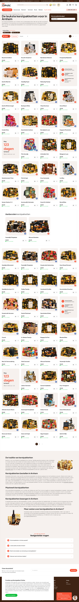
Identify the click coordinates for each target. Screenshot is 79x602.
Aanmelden (73, 570)
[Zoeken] (47, 5)
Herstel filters (12, 30)
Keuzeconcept (17, 9)
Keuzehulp (14, 36)
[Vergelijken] (70, 5)
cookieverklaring (40, 587)
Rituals (35, 9)
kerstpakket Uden (9, 469)
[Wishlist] (73, 5)
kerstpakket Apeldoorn (68, 482)
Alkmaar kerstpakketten (31, 495)
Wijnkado (41, 9)
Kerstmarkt (30, 9)
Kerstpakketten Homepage (7, 14)
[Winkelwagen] (76, 5)
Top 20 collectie (47, 9)
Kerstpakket (14, 14)
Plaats (18, 14)
